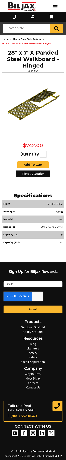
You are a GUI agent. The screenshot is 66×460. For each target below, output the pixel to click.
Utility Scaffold (33, 332)
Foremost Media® (44, 451)
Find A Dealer (33, 173)
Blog (33, 344)
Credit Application (33, 362)
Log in (58, 456)
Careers (33, 383)
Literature (33, 348)
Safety (33, 353)
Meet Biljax (33, 378)
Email (33, 278)
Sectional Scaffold (33, 327)
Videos (33, 357)
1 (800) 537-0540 (22, 416)
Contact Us (33, 387)
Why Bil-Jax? (33, 374)
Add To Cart (33, 164)
